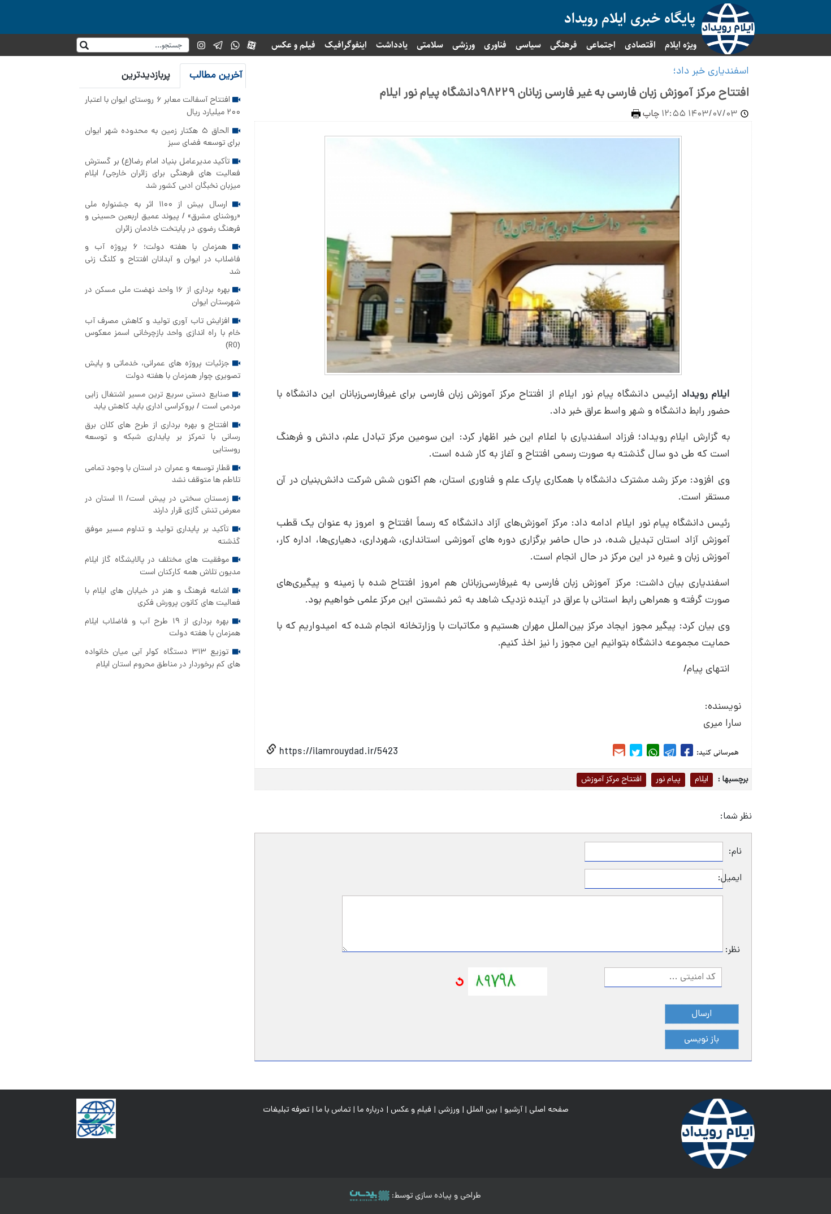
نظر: (732, 950)
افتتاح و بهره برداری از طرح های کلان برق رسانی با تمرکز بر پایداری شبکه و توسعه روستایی (162, 437)
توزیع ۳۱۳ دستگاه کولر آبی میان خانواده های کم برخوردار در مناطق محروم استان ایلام (162, 658)
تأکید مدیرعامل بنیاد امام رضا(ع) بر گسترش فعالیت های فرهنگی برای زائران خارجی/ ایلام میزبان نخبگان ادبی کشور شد (162, 174)
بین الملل (481, 1110)
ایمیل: (732, 878)
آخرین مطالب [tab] (216, 75)
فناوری (495, 45)
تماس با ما (333, 1110)
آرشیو (513, 1110)
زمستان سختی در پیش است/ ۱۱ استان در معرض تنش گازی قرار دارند (162, 505)
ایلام (701, 779)
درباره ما (370, 1110)
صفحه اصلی (549, 1110)
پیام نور (668, 779)
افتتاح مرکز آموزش (611, 779)
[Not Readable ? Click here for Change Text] (459, 982)
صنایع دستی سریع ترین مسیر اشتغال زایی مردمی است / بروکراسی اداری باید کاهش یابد (162, 401)
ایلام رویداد (706, 394)
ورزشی (463, 45)
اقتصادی (640, 45)
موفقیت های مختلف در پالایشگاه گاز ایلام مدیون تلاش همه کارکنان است (162, 566)
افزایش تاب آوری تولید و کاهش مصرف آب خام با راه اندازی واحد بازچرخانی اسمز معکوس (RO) (162, 333)
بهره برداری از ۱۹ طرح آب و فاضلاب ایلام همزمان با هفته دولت (162, 627)
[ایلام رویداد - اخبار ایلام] (718, 1134)
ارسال (702, 1014)
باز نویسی (701, 1040)
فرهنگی (563, 45)
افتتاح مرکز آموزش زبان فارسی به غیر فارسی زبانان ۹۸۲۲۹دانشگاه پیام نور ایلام (564, 93)
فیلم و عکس (293, 45)
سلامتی (430, 45)
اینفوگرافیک (345, 45)
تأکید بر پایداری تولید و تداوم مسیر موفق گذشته (162, 535)
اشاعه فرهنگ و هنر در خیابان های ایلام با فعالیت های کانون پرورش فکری (162, 597)
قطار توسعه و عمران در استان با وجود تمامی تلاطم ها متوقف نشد (162, 474)
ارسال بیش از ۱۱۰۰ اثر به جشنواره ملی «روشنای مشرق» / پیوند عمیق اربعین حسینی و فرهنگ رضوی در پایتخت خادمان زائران (162, 217)
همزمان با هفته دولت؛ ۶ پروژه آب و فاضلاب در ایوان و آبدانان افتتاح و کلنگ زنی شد (162, 259)
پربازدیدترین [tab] (146, 75)
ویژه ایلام (680, 45)
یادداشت (392, 45)
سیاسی (528, 45)
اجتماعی (601, 45)
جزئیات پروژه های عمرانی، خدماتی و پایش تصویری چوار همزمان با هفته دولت (162, 370)
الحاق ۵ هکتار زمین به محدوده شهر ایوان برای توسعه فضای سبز (162, 137)
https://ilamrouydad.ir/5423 (337, 752)
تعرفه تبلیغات (286, 1110)
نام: (735, 852)
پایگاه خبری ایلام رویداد (629, 18)
